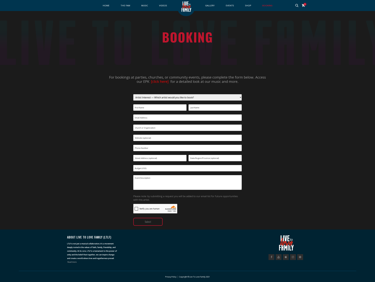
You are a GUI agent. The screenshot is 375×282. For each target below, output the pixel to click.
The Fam (125, 5)
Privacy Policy (170, 277)
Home (106, 5)
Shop (248, 5)
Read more (72, 262)
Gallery (210, 5)
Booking (267, 5)
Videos (163, 5)
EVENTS (230, 5)
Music (144, 5)
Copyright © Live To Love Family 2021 (194, 277)
